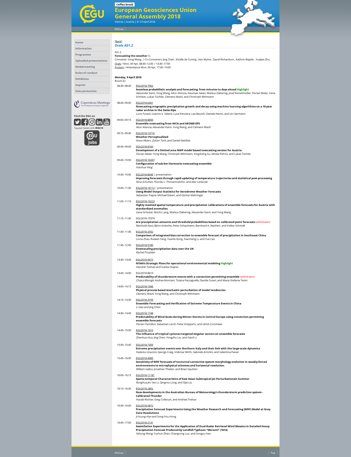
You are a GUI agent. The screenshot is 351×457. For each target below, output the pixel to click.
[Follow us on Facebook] (84, 124)
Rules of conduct (86, 73)
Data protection (86, 91)
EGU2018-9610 (144, 259)
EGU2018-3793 (144, 300)
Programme (83, 54)
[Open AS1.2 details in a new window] (149, 56)
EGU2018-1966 (144, 286)
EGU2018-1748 (144, 313)
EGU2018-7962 (144, 86)
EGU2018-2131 (144, 422)
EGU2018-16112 (145, 188)
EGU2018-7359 (144, 345)
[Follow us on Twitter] (77, 124)
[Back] (118, 41)
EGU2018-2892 (144, 388)
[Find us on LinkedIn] (99, 124)
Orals (118, 63)
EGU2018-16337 (145, 160)
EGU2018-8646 (144, 174)
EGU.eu (119, 29)
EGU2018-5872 (144, 405)
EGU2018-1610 (144, 330)
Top (273, 453)
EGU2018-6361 (144, 103)
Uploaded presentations (91, 60)
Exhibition (82, 79)
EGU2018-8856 (144, 120)
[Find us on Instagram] (92, 124)
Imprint (80, 85)
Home (79, 42)
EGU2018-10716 (145, 133)
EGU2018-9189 (144, 245)
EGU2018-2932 (144, 231)
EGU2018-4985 (144, 358)
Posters (119, 67)
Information (83, 48)
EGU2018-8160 (144, 146)
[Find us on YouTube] (106, 124)
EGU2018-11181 (145, 375)
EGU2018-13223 (145, 201)
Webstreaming (85, 66)
